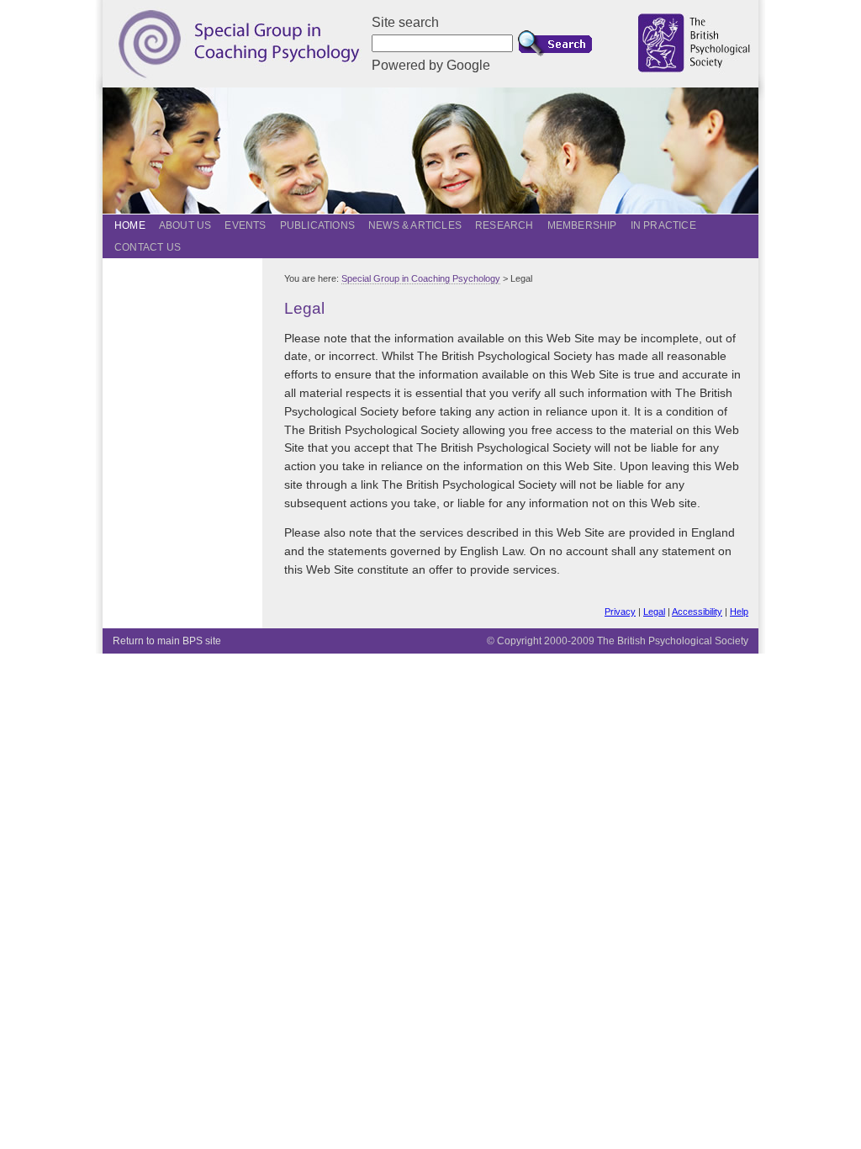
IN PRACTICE (663, 225)
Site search (405, 22)
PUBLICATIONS (317, 225)
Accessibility (697, 611)
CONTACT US (147, 247)
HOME (129, 225)
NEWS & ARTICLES (415, 225)
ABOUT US (185, 225)
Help (739, 611)
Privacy (620, 611)
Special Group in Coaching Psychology (420, 278)
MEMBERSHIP (582, 225)
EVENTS (245, 225)
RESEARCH (504, 225)
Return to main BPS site (167, 641)
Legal (654, 611)
